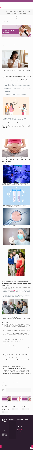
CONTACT (11, 437)
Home (1, 16)
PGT (12, 183)
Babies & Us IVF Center (12, 390)
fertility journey (16, 136)
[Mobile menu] (0, 7)
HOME (10, 422)
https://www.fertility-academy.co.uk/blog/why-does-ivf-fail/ (12, 378)
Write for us (18, 433)
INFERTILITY (11, 424)
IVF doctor (11, 314)
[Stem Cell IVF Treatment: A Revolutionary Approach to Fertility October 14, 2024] (1, 446)
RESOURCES (11, 435)
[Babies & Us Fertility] (16, 4)
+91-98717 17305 (20, 429)
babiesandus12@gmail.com (20, 431)
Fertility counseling (12, 290)
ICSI (15, 225)
